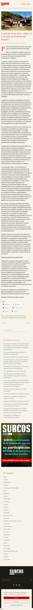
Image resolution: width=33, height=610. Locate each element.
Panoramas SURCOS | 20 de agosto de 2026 (16, 401)
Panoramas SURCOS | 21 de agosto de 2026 (16, 394)
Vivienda (6, 557)
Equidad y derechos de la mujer (12, 521)
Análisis (6, 485)
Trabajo (6, 554)
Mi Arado (6, 532)
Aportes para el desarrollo (11, 488)
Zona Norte (7, 559)
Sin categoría (22, 43)
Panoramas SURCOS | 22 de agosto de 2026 (16, 357)
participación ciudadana (7, 318)
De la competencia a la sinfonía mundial (15, 371)
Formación (7, 524)
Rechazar (16, 601)
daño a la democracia (7, 316)
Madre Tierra (7, 529)
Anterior (5, 323)
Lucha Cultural (8, 526)
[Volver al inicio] (5, 4)
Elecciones (7, 518)
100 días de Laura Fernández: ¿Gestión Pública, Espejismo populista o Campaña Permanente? (15, 376)
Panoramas (7, 535)
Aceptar (16, 598)
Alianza (6, 480)
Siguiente (28, 323)
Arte (5, 491)
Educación (6, 513)
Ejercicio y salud (8, 515)
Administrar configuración (17, 605)
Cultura (6, 504)
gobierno (23, 316)
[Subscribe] (30, 580)
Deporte (6, 507)
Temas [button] (28, 4)
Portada (23, 4)
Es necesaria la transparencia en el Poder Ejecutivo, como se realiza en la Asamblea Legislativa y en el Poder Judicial (15, 410)
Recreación (7, 540)
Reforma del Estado (20, 318)
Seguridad (6, 546)
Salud (5, 543)
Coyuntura (6, 502)
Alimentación (7, 482)
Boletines (6, 493)
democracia (17, 316)
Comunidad (7, 499)
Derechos (6, 510)
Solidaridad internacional (11, 551)
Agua (5, 477)
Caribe (5, 496)
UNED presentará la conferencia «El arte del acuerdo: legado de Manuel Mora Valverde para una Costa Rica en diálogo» (16, 362)
